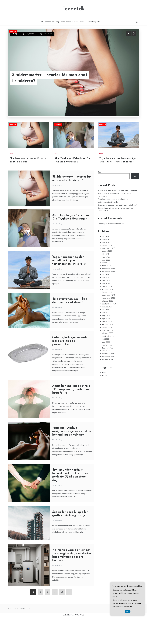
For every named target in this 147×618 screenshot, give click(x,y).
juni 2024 (105, 277)
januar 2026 (107, 245)
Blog (15, 34)
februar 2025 (107, 266)
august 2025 (107, 251)
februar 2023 (107, 324)
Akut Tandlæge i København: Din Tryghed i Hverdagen (44, 78)
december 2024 (108, 269)
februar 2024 (107, 289)
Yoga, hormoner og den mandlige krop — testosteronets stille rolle (69, 260)
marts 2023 (107, 321)
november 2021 (108, 357)
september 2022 (109, 336)
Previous (128, 33)
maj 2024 (106, 280)
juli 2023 (105, 310)
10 (62, 592)
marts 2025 (107, 263)
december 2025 (108, 248)
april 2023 (106, 318)
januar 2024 (107, 292)
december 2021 (108, 354)
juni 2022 (105, 339)
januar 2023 (107, 327)
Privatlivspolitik (94, 22)
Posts (104, 375)
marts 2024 (107, 286)
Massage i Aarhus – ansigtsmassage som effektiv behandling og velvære (71, 431)
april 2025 (106, 260)
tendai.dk (47, 34)
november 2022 (108, 330)
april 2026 (106, 242)
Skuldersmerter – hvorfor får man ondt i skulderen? (118, 190)
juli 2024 (105, 274)
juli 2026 (105, 236)
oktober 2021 (107, 359)
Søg (99, 172)
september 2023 (109, 304)
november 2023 (108, 298)
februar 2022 (107, 348)
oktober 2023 (107, 301)
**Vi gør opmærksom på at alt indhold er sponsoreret (62, 22)
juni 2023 (105, 312)
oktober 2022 (107, 333)
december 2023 (108, 295)
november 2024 (108, 271)
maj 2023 (106, 315)
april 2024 (106, 283)
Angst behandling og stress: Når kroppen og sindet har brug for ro (71, 389)
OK (127, 611)
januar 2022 (107, 351)
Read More (129, 78)
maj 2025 (106, 257)
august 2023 (107, 307)
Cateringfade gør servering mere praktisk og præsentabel (70, 341)
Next (133, 33)
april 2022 (106, 342)
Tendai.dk (73, 9)
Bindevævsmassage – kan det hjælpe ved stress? (117, 205)
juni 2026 (105, 239)
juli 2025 (105, 254)
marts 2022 (107, 345)
